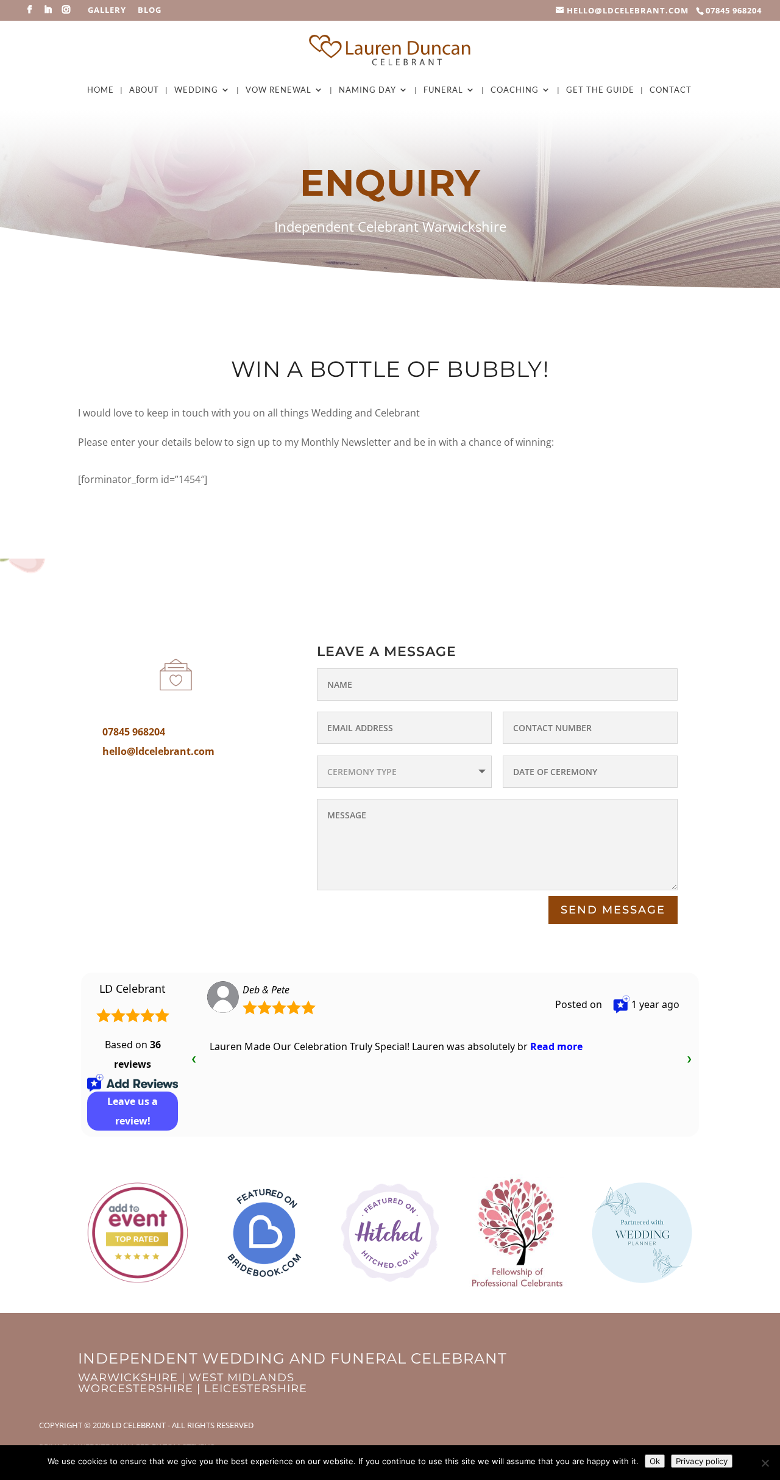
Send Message (613, 910)
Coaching (515, 90)
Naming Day (367, 90)
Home (100, 90)
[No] (765, 1463)
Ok (655, 1461)
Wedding (196, 90)
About (144, 90)
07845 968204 (734, 10)
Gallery (107, 10)
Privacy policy (702, 1461)
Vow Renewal (278, 90)
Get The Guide (600, 90)
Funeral (443, 90)
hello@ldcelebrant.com (158, 751)
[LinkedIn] (48, 13)
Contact (671, 90)
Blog (149, 10)
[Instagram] (66, 13)
